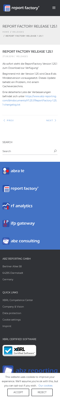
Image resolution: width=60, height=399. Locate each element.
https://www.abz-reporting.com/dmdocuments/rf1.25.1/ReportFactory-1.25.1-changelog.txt (29, 100)
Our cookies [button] (45, 385)
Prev (10, 120)
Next (49, 120)
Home (5, 32)
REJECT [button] (42, 392)
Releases (18, 32)
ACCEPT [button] (18, 392)
